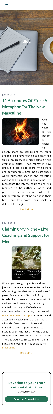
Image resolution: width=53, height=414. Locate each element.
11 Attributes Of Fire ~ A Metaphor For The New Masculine (24, 106)
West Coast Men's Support (17, 315)
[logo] (30, 5)
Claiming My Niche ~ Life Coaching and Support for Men (25, 235)
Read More (26, 209)
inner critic (8, 347)
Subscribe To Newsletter (26, 399)
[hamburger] (6, 5)
